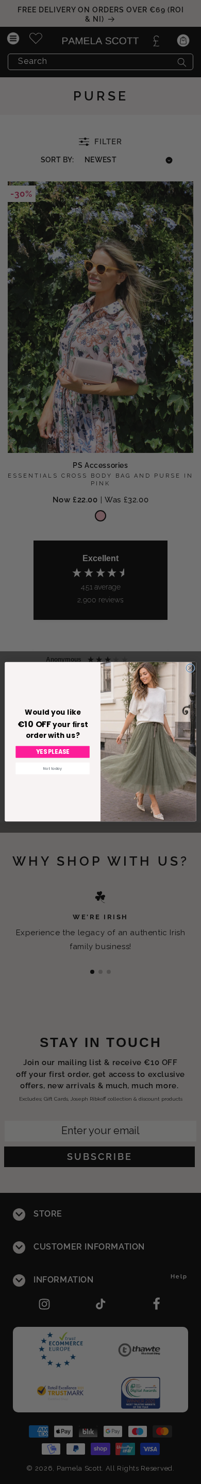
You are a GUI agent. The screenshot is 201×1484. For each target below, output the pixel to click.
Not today (52, 768)
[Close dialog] (190, 668)
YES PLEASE (53, 752)
